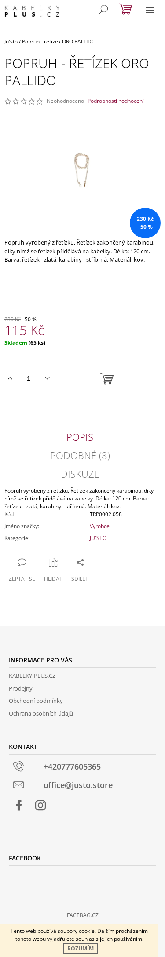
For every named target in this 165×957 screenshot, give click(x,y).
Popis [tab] (79, 437)
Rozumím (80, 948)
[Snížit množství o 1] (47, 378)
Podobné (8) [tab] (80, 455)
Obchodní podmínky (36, 701)
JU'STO (98, 538)
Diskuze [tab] (80, 473)
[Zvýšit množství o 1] (9, 378)
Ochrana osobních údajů (41, 713)
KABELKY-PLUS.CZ (32, 676)
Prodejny (21, 688)
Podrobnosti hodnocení (116, 100)
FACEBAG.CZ (83, 915)
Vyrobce (100, 526)
